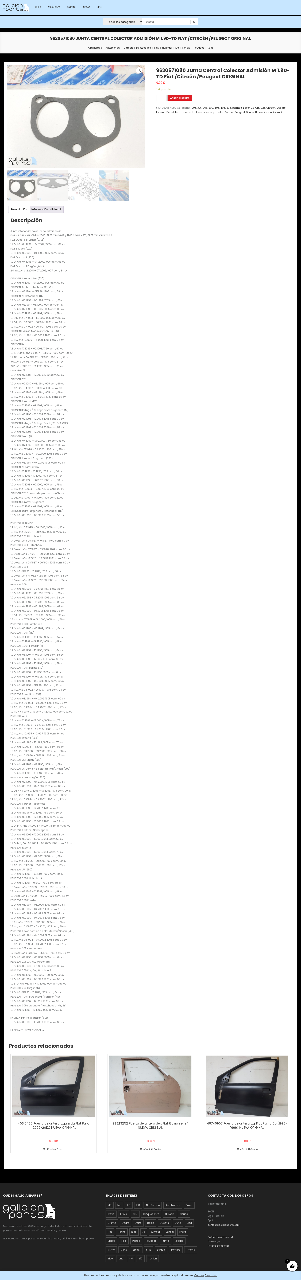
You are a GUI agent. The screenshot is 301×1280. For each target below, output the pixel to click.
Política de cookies (218, 1245)
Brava (111, 1214)
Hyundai (167, 47)
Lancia (186, 47)
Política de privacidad (220, 1237)
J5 (193, 112)
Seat (210, 47)
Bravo (123, 1214)
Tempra (175, 1249)
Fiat (156, 47)
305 (199, 108)
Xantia (268, 112)
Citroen (128, 47)
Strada (161, 1249)
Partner (229, 112)
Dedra (125, 1223)
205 (194, 108)
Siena (124, 1249)
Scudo (250, 112)
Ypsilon (152, 1258)
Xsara (276, 112)
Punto (165, 1241)
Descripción (19, 209)
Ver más (199, 1275)
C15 (257, 108)
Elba (189, 1223)
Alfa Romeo (95, 47)
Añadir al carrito (179, 98)
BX (252, 108)
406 (222, 108)
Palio (124, 1241)
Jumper (200, 112)
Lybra (182, 1232)
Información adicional (46, 209)
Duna (178, 1223)
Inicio (38, 7)
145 (109, 1205)
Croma (112, 1223)
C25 (262, 108)
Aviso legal (214, 1241)
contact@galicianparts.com (224, 1225)
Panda (136, 1241)
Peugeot (199, 47)
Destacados (143, 47)
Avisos (86, 7)
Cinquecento (151, 1214)
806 (228, 108)
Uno (121, 1258)
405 (216, 108)
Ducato (281, 108)
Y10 (131, 1258)
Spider (136, 1249)
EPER (99, 7)
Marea (111, 1241)
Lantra (219, 112)
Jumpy (210, 112)
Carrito (71, 7)
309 (211, 108)
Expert (170, 112)
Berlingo (237, 108)
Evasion (160, 112)
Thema (190, 1249)
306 (205, 108)
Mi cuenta (54, 7)
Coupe (184, 1214)
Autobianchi (113, 47)
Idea (134, 1232)
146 (119, 1205)
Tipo (110, 1258)
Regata (179, 1241)
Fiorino (122, 1232)
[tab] (19, 209)
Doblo (150, 1223)
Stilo (148, 1249)
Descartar (211, 1275)
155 (128, 1205)
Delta (138, 1223)
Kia (177, 47)
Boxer (246, 108)
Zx (282, 112)
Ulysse (259, 112)
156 (138, 1205)
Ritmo (111, 1249)
